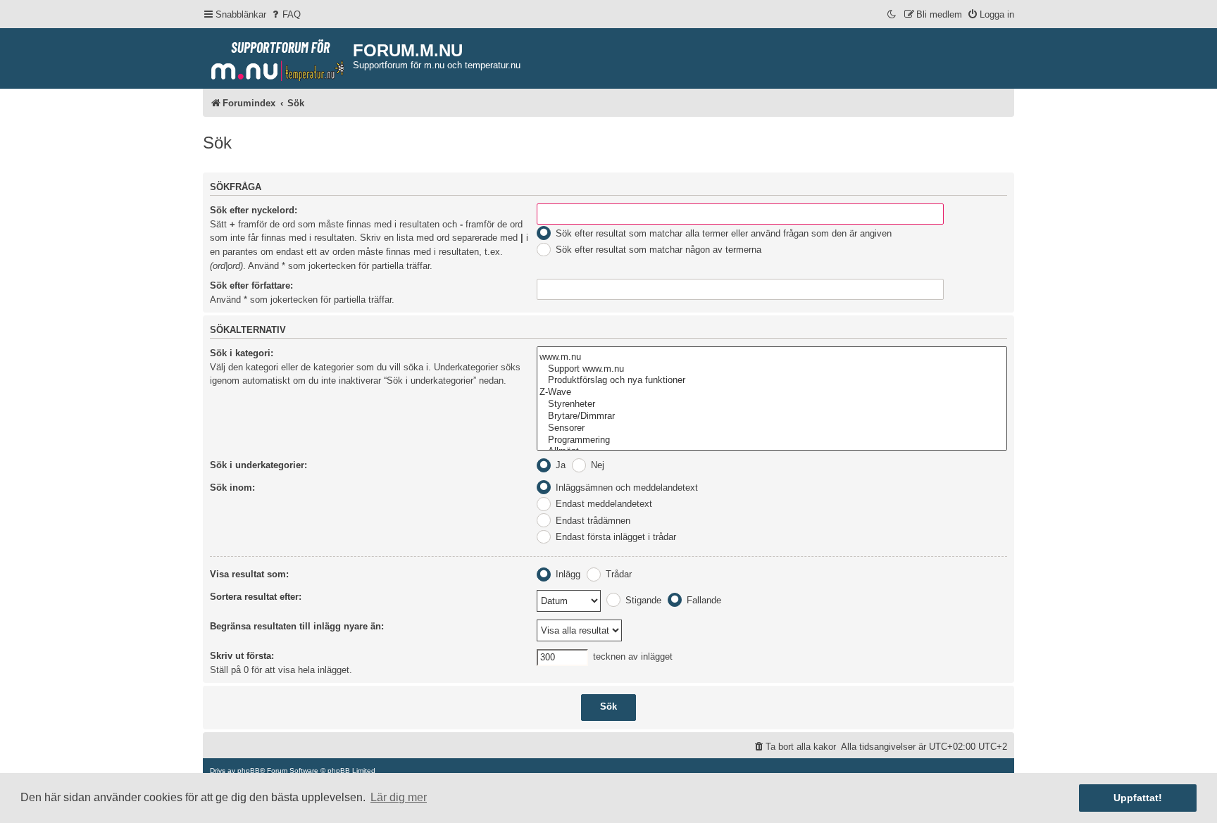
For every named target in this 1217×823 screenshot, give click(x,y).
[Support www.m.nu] (772, 369)
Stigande (642, 600)
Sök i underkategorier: (258, 465)
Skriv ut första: (242, 656)
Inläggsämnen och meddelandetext (625, 487)
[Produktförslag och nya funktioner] (772, 381)
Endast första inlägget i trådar (614, 537)
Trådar (617, 574)
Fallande (702, 600)
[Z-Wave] (772, 392)
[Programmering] (772, 440)
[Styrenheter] (772, 404)
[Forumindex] (278, 57)
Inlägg (566, 574)
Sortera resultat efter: (255, 596)
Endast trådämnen (591, 520)
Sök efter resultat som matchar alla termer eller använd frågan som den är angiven (722, 233)
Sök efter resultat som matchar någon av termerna (657, 249)
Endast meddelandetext (602, 503)
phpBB (248, 770)
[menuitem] (285, 14)
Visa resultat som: (249, 574)
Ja (559, 465)
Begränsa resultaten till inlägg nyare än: (297, 626)
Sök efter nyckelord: (253, 210)
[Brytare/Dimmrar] (772, 416)
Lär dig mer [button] (398, 797)
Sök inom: (232, 487)
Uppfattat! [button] (1137, 797)
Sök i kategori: (241, 353)
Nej (596, 465)
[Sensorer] (772, 428)
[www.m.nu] (772, 357)
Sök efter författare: (251, 285)
